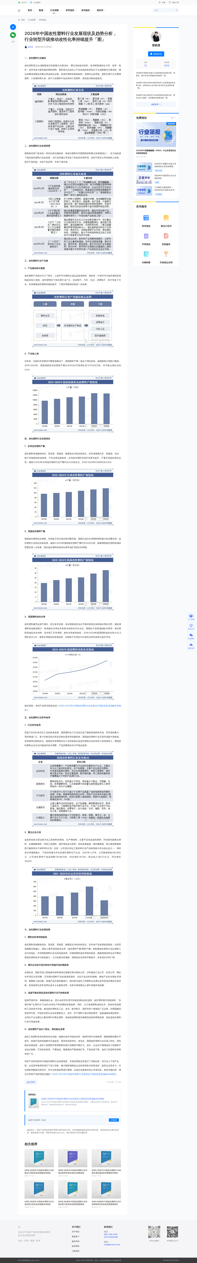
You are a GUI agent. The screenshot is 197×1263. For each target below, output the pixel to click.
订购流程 (75, 1251)
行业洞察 (54, 10)
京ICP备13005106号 (171, 1260)
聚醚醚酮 (171, 123)
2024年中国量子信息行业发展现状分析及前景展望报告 (165, 166)
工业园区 (158, 194)
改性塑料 (31, 1082)
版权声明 (75, 1241)
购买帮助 (75, 1246)
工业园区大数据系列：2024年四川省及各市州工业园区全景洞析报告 (165, 190)
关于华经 (75, 1231)
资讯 (30, 10)
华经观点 (43, 20)
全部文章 (154, 104)
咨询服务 (85, 10)
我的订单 (175, 2)
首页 (23, 20)
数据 (41, 10)
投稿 (163, 2)
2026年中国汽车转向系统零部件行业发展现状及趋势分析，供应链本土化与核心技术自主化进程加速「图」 (155, 85)
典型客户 (75, 1236)
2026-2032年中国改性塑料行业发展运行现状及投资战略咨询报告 (72, 1098)
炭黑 (157, 182)
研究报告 (70, 10)
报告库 (100, 10)
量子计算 (158, 171)
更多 (172, 118)
